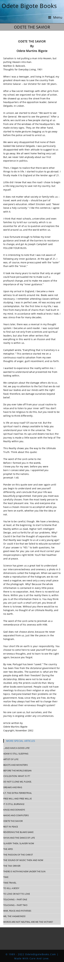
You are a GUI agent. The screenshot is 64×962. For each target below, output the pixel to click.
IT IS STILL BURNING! (13, 804)
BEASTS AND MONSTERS (15, 764)
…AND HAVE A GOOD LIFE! (16, 747)
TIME (5, 877)
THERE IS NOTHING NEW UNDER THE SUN (24, 871)
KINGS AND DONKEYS (14, 809)
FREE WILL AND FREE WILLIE (17, 798)
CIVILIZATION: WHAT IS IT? (16, 776)
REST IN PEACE (10, 826)
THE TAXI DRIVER (11, 865)
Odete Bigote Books (29, 6)
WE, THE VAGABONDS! (14, 916)
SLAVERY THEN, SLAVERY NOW (18, 843)
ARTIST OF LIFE (10, 759)
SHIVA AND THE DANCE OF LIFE (19, 837)
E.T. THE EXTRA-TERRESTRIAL (17, 792)
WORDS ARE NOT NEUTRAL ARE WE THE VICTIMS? (28, 921)
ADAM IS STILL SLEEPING (15, 753)
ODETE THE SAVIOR (13, 820)
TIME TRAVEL (9, 882)
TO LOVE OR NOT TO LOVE (16, 893)
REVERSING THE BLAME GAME (18, 832)
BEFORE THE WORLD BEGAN (17, 770)
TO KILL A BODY (11, 888)
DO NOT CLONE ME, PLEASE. (17, 781)
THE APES (8, 849)
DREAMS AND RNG (12, 787)
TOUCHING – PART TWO (15, 905)
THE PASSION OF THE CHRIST (18, 854)
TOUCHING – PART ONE (15, 899)
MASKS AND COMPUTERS (16, 815)
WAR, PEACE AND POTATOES (17, 910)
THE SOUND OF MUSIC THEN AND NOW (23, 860)
